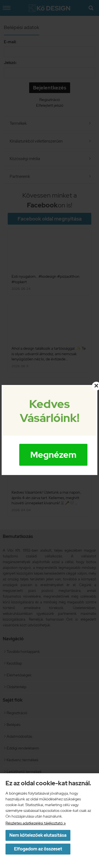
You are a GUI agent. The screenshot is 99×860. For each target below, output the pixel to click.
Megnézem (53, 455)
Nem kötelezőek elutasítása (38, 835)
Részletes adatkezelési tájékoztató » (36, 823)
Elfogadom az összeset (38, 849)
